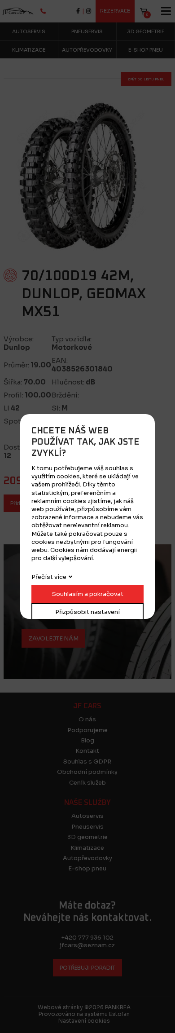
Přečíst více (48, 577)
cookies (68, 476)
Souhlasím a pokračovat (87, 594)
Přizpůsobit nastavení (87, 612)
